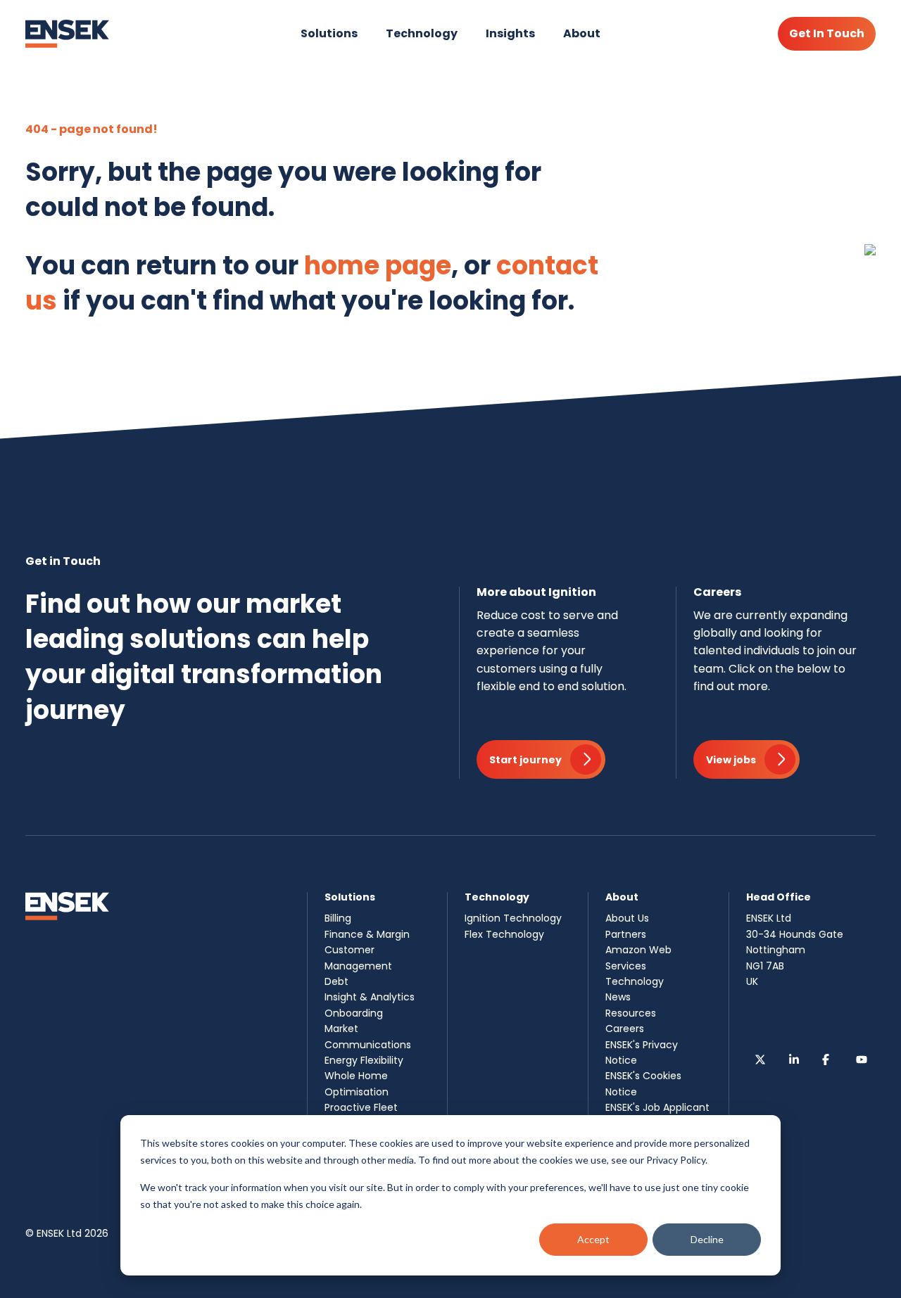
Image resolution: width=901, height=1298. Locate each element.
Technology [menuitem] (634, 981)
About (581, 33)
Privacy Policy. (676, 1160)
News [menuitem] (618, 997)
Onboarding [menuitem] (354, 1013)
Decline (707, 1239)
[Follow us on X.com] (760, 1059)
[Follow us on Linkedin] (794, 1059)
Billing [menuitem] (338, 918)
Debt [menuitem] (336, 981)
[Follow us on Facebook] (828, 1059)
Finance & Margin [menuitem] (367, 934)
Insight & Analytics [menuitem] (370, 997)
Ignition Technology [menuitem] (513, 918)
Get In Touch (826, 33)
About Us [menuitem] (627, 918)
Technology (422, 33)
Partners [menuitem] (625, 934)
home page (377, 266)
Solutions (329, 33)
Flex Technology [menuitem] (504, 934)
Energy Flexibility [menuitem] (364, 1060)
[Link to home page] (67, 34)
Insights (510, 33)
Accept (593, 1239)
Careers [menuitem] (624, 1029)
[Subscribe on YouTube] (862, 1059)
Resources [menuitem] (630, 1013)
